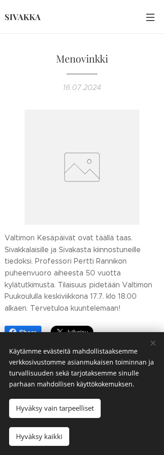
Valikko (150, 17)
